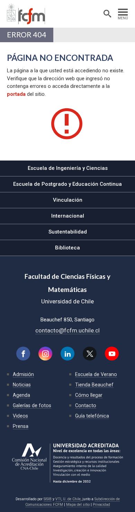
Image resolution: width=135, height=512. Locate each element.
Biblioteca (67, 248)
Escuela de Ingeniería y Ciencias (68, 168)
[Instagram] (45, 353)
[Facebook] (23, 353)
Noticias (22, 384)
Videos (20, 416)
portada (16, 94)
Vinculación (67, 200)
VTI (58, 499)
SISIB (48, 499)
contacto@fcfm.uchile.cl (67, 330)
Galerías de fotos (32, 405)
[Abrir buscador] (107, 14)
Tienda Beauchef (94, 384)
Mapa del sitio (78, 504)
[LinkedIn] (67, 353)
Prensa (20, 426)
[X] (90, 353)
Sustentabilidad (67, 232)
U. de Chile (72, 499)
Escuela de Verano (96, 374)
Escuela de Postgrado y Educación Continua (67, 184)
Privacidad (101, 504)
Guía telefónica (92, 416)
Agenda (21, 395)
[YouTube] (112, 353)
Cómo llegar (88, 395)
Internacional (67, 216)
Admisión (23, 374)
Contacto (85, 405)
